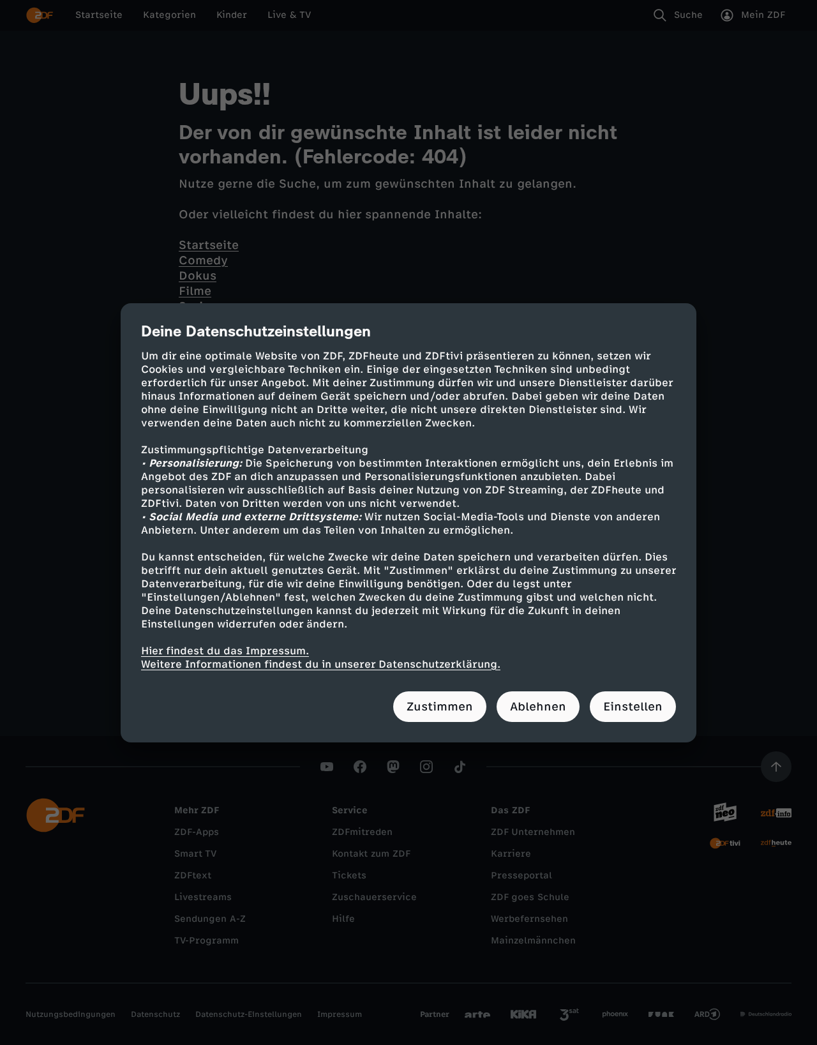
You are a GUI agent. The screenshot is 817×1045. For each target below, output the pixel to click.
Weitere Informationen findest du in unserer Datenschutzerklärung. (320, 664)
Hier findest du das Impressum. (225, 651)
